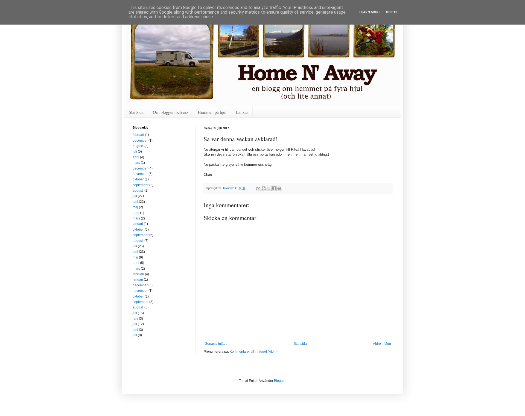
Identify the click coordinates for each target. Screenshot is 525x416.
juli (135, 151)
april (136, 157)
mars (136, 163)
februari (138, 135)
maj (135, 207)
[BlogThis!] (263, 188)
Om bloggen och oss (170, 112)
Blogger (279, 381)
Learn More (369, 12)
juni (135, 202)
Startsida (136, 112)
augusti (138, 146)
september (140, 185)
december (140, 140)
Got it (392, 12)
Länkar (242, 112)
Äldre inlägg (382, 344)
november (140, 174)
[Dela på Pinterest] (279, 188)
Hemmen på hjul (212, 112)
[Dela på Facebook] (274, 188)
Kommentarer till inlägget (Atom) (254, 351)
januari (138, 224)
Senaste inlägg (216, 344)
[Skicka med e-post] (258, 188)
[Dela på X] (269, 188)
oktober (138, 179)
